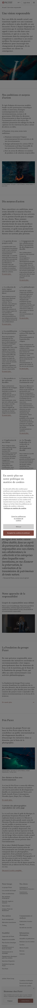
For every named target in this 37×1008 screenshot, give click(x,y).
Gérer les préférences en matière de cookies (18, 518)
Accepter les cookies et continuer (18, 533)
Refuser (18, 527)
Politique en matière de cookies (15, 508)
